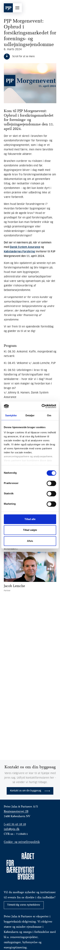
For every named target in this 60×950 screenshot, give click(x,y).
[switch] (51, 483)
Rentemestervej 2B (16, 811)
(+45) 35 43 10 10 (15, 824)
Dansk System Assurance (25, 247)
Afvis (30, 541)
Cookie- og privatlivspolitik (22, 842)
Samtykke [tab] (11, 415)
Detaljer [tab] (30, 415)
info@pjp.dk (11, 829)
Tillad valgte (30, 530)
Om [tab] (49, 415)
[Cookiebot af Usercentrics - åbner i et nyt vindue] (42, 406)
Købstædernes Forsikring (19, 251)
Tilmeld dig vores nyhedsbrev (23, 905)
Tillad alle (30, 519)
